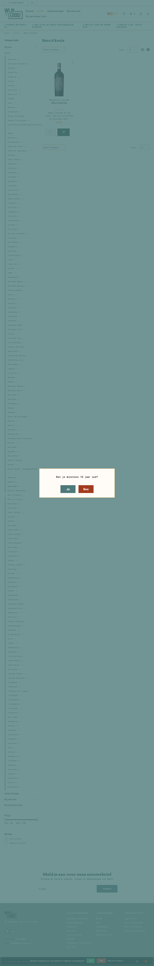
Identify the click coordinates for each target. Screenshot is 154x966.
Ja (68, 489)
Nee (86, 489)
